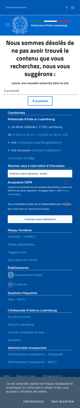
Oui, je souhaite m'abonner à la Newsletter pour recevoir (39, 204)
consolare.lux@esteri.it (46, 150)
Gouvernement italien (28, 274)
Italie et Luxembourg (21, 324)
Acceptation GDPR (20, 182)
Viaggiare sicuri (17, 252)
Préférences (33, 401)
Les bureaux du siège (21, 158)
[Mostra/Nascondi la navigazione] (7, 25)
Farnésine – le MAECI (22, 236)
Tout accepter (62, 401)
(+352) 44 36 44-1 (25, 134)
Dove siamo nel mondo (22, 259)
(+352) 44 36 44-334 (54, 134)
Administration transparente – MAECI (32, 362)
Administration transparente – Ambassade (35, 354)
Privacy (65, 190)
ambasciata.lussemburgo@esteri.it (40, 142)
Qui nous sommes (19, 316)
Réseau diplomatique (21, 244)
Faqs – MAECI (17, 299)
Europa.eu (20, 284)
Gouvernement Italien (16, 7)
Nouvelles (14, 340)
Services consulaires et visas (26, 332)
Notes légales (14, 194)
